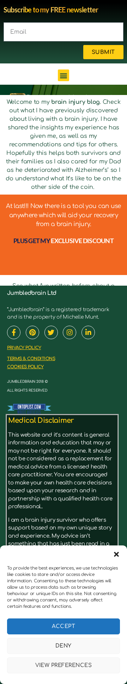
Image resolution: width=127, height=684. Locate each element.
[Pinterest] (32, 332)
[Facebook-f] (13, 332)
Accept (63, 626)
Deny (63, 646)
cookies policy (25, 366)
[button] (116, 554)
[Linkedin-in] (88, 332)
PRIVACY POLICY (24, 347)
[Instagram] (69, 332)
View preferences (63, 665)
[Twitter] (51, 332)
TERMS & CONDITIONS (31, 358)
